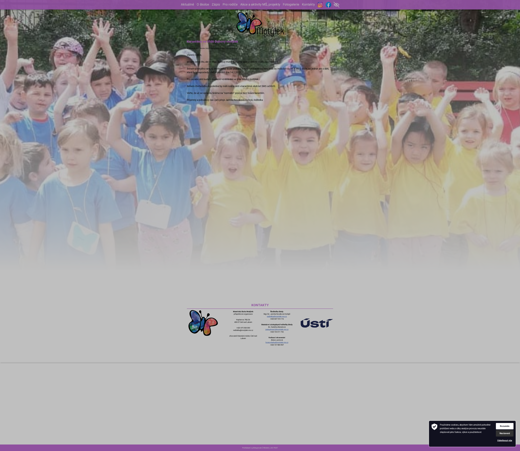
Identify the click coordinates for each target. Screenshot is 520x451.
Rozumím (504, 426)
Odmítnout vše (504, 440)
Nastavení (505, 433)
